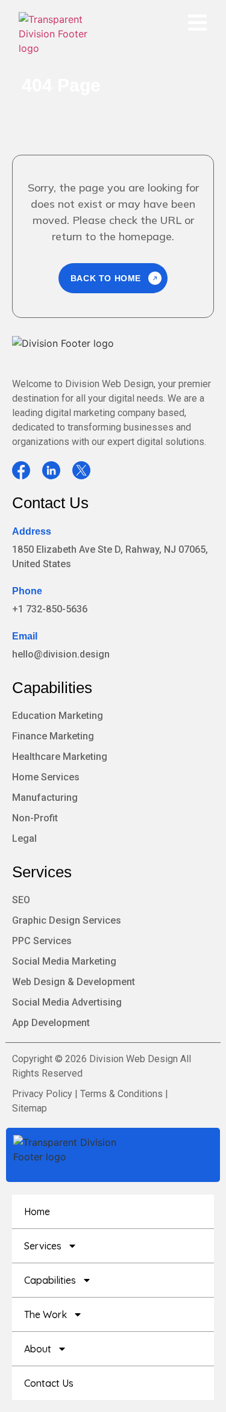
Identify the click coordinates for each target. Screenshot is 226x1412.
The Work (45, 1314)
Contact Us (50, 503)
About (37, 1349)
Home (37, 1211)
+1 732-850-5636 (49, 609)
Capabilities (52, 688)
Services (42, 872)
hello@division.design (61, 654)
